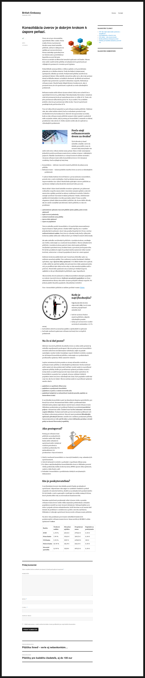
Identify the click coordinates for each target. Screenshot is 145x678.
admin (23, 43)
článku (82, 287)
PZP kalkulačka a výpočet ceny (107, 35)
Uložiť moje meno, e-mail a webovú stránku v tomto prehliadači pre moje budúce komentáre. (50, 624)
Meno (24, 599)
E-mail (25, 607)
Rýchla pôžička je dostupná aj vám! (108, 39)
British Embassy (31, 12)
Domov (114, 13)
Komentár (25, 573)
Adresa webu (26, 615)
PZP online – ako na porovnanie (108, 37)
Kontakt (120, 13)
